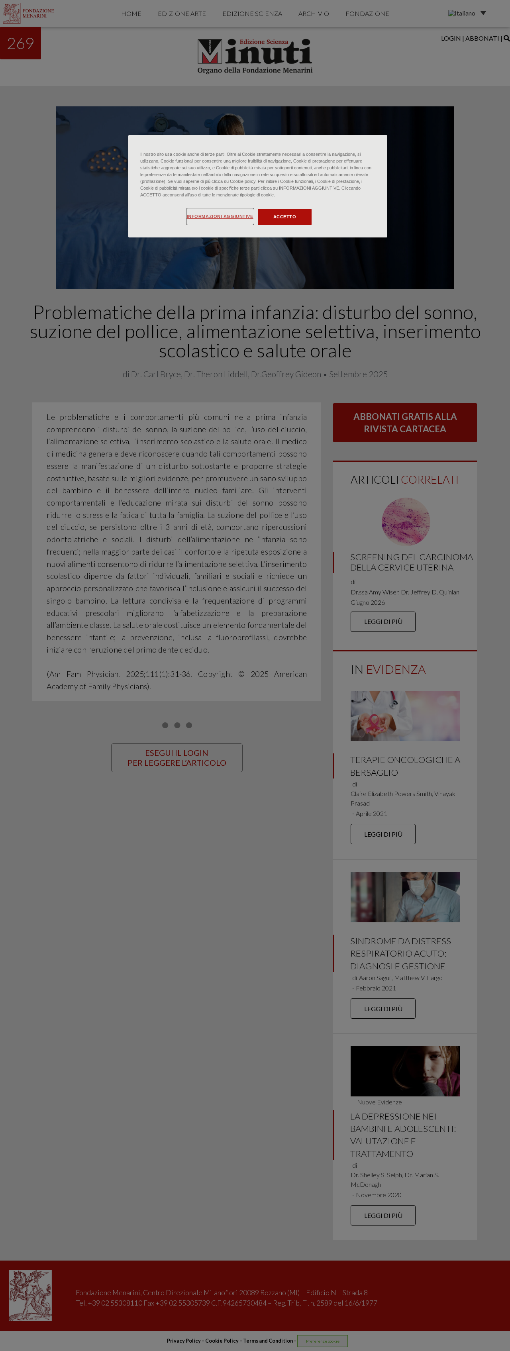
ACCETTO (284, 216)
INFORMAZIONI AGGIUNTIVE (220, 216)
